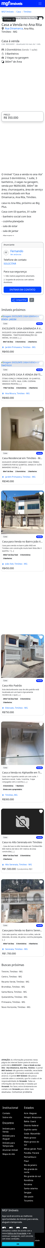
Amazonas (37, 1156)
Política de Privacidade (16, 1233)
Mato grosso (30, 1177)
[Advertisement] (23, 127)
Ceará (33, 1160)
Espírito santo (30, 1169)
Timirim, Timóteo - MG (12, 1011)
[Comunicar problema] (31, 339)
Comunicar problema (22, 1131)
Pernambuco (30, 1196)
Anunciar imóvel (10, 1189)
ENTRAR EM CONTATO (22, 329)
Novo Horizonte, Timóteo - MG (16, 1046)
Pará (39, 1188)
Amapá (27, 1156)
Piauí (26, 1200)
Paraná (35, 1192)
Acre (26, 1152)
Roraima (28, 1223)
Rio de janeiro (30, 1204)
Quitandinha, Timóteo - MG (14, 1036)
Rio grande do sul (32, 1215)
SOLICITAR (10, 303)
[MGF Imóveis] (12, 3)
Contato (6, 1152)
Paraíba (27, 1192)
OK (18, 1244)
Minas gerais (30, 1188)
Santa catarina (31, 1228)
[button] (5, 41)
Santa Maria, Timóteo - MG (14, 1031)
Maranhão (35, 1173)
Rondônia (28, 1219)
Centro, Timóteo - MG (12, 1016)
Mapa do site (8, 1193)
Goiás (26, 1173)
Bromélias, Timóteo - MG (13, 1026)
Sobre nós (7, 1156)
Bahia (26, 1160)
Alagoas (33, 1152)
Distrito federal (31, 1165)
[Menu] (40, 3)
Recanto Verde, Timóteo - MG (15, 1021)
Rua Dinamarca (14, 68)
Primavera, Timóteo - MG (13, 1041)
